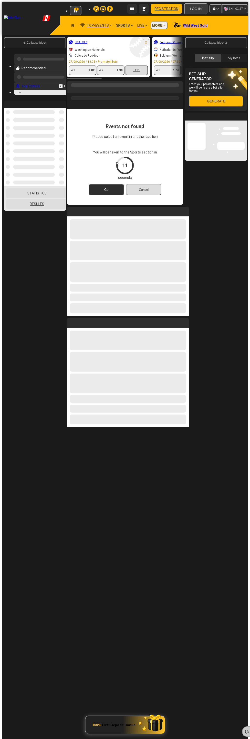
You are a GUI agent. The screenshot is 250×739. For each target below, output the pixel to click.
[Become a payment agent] (132, 9)
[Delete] (184, 322)
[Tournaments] (144, 9)
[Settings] (215, 8)
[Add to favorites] (146, 42)
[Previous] (61, 86)
